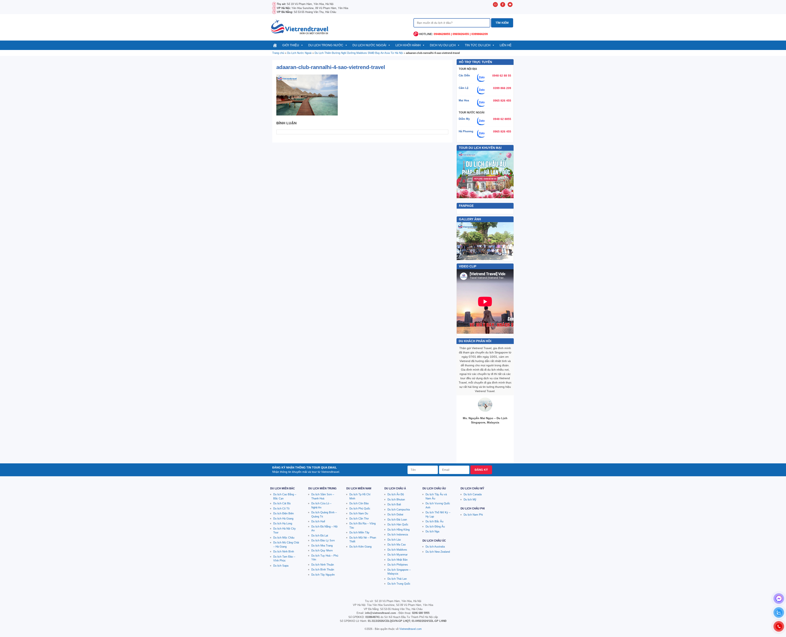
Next (508, 241)
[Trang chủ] (275, 45)
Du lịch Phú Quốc (359, 508)
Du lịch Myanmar (397, 554)
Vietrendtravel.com (410, 628)
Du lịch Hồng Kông (398, 529)
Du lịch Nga (432, 531)
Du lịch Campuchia (398, 509)
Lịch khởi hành (408, 45)
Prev (462, 241)
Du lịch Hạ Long (282, 523)
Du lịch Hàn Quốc (397, 524)
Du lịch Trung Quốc (398, 583)
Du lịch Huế (318, 521)
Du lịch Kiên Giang (360, 546)
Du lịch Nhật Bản (397, 559)
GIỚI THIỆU (290, 45)
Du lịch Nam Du (358, 513)
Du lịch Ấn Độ (395, 494)
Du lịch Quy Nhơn (322, 550)
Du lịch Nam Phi (473, 514)
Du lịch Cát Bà (281, 503)
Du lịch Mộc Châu (283, 537)
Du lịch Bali (394, 504)
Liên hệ (506, 45)
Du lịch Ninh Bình (283, 551)
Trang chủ (278, 52)
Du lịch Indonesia (397, 534)
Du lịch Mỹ (470, 499)
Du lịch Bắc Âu (434, 521)
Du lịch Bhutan (396, 499)
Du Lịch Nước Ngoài (369, 45)
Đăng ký (481, 469)
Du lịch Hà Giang (283, 518)
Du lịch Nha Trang (322, 545)
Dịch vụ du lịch (443, 45)
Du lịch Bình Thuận (322, 569)
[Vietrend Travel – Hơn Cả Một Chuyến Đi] (300, 26)
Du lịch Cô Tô (281, 508)
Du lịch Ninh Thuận (322, 564)
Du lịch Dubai (395, 514)
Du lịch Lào (394, 539)
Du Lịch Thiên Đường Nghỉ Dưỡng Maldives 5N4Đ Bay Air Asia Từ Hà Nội (359, 52)
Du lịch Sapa (280, 565)
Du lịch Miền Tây (359, 532)
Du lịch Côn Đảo (359, 503)
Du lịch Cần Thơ (359, 518)
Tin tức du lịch (477, 45)
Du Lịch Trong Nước (325, 45)
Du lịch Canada (473, 494)
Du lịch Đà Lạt (319, 535)
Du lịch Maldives (397, 549)
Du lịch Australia (435, 546)
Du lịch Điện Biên (283, 513)
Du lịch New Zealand (438, 551)
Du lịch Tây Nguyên (323, 574)
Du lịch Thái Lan (397, 578)
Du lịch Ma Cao (396, 544)
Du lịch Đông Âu (435, 526)
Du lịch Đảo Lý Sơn (323, 540)
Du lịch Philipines (397, 564)
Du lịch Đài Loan (397, 519)
